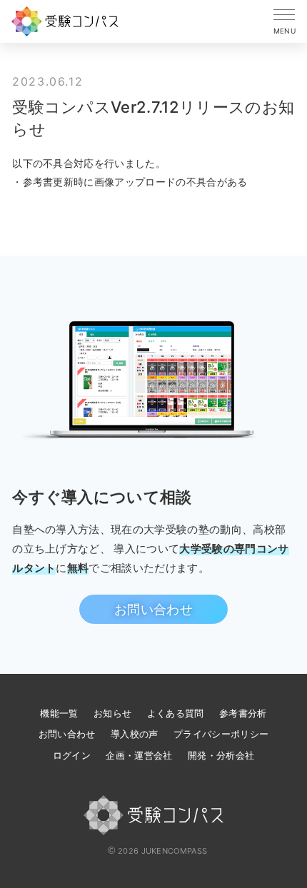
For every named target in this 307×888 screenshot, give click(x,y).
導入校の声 (134, 734)
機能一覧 (59, 713)
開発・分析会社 (221, 755)
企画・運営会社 (139, 755)
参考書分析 (243, 713)
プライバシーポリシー (220, 734)
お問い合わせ (153, 609)
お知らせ (112, 713)
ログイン (72, 755)
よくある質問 (175, 713)
